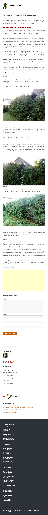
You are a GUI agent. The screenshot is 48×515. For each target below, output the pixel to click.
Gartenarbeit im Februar (7, 448)
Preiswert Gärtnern (6, 433)
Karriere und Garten (6, 429)
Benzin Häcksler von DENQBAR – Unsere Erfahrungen (16, 409)
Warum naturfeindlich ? (7, 437)
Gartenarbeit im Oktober (7, 458)
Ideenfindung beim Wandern (8, 440)
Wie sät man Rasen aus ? (7, 467)
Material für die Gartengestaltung (9, 476)
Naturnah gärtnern (6, 426)
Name (4, 314)
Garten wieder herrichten (7, 471)
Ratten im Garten (6, 498)
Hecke (8, 268)
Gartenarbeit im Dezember (8, 461)
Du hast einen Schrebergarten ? (9, 438)
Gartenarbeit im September (8, 457)
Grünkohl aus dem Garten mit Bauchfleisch (10, 369)
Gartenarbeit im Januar (7, 447)
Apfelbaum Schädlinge (7, 490)
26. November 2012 (6, 17)
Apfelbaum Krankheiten (7, 491)
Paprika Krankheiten (7, 489)
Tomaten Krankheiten (7, 487)
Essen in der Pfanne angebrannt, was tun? (10, 372)
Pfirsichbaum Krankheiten (8, 492)
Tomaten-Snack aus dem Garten (8, 373)
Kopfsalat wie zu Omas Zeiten (8, 377)
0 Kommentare (13, 17)
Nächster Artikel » (40, 341)
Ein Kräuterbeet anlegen (7, 469)
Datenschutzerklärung (7, 510)
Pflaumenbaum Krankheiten (8, 494)
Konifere (11, 268)
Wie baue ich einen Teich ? (7, 472)
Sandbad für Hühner (6, 381)
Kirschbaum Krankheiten (7, 495)
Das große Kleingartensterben (8, 434)
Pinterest (11, 362)
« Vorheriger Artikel (8, 341)
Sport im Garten (6, 435)
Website (4, 325)
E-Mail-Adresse (6, 319)
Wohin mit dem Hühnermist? (8, 383)
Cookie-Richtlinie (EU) (7, 511)
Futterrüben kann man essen (8, 375)
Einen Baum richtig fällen (7, 481)
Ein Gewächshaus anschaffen (8, 480)
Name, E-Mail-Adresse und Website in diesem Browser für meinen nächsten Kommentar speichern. (21, 330)
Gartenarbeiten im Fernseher (8, 439)
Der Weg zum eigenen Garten (8, 431)
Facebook (4, 362)
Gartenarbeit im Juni (7, 453)
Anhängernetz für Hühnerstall (8, 380)
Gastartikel (30, 510)
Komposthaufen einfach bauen (8, 475)
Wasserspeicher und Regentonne (9, 477)
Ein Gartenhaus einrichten (8, 478)
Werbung (24, 510)
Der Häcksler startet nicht (12, 410)
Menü (44, 3)
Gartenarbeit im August (7, 456)
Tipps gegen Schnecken (7, 500)
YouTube (8, 362)
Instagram (6, 362)
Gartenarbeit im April (7, 450)
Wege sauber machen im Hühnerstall (9, 378)
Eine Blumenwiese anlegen (8, 468)
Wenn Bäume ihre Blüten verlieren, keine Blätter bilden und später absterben (21, 406)
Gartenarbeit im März (7, 449)
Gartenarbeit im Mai (6, 452)
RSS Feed (13, 362)
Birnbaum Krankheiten (7, 496)
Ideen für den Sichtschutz (7, 473)
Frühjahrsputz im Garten (7, 428)
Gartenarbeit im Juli (6, 454)
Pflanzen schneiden (11, 267)
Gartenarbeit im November (8, 459)
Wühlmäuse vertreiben (7, 499)
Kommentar (5, 299)
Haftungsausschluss (17, 510)
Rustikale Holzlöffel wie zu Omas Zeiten (9, 370)
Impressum (36, 510)
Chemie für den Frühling (7, 430)
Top (44, 511)
